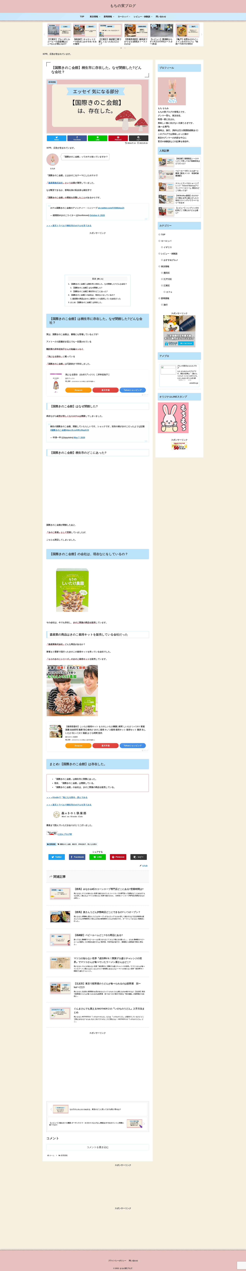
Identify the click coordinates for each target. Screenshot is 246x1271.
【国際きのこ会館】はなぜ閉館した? (87, 288)
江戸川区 (168, 279)
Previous (44, 34)
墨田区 (167, 273)
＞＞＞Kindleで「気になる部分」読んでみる (67, 797)
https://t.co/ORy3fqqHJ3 (77, 430)
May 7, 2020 (79, 437)
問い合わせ (133, 1261)
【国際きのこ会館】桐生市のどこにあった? (90, 291)
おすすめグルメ (171, 260)
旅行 (166, 305)
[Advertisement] (97, 253)
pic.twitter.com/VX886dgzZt (111, 208)
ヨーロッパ (166, 241)
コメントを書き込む (98, 1147)
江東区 (167, 285)
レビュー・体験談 (169, 254)
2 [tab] (125, 48)
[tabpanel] (59, 34)
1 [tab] (121, 48)
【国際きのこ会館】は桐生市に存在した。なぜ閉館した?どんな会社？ (98, 284)
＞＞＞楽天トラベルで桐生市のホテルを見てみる (68, 226)
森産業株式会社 (55, 183)
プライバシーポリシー (117, 1261)
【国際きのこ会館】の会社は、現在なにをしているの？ (92, 295)
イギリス (168, 247)
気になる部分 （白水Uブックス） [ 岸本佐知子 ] (87, 374)
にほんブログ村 (65, 834)
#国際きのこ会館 (58, 430)
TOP (163, 234)
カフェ (169, 292)
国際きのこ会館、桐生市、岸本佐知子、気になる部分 (78, 844)
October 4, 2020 (97, 215)
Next (201, 34)
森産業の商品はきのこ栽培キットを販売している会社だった (96, 299)
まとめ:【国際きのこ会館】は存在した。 (86, 302)
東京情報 (165, 266)
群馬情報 (52, 844)
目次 (94, 279)
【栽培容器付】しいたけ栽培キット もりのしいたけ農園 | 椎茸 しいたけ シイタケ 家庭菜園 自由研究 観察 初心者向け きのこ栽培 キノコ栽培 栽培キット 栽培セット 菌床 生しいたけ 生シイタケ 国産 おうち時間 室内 (105, 729)
